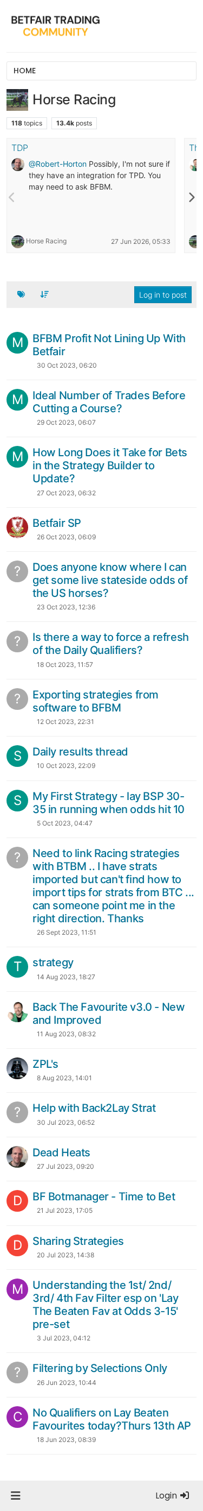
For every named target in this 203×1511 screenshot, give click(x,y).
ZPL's (45, 1064)
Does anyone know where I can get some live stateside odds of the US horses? (110, 580)
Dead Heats (61, 1152)
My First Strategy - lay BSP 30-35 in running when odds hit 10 (108, 803)
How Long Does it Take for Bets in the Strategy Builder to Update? (109, 465)
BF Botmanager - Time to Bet (103, 1196)
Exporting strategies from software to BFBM (95, 701)
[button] (15, 1496)
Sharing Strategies (78, 1241)
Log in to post (163, 294)
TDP (19, 147)
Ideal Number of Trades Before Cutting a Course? (108, 402)
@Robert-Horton (58, 163)
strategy (53, 962)
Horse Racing (46, 241)
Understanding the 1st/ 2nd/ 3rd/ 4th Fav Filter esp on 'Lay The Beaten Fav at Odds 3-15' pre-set (105, 1305)
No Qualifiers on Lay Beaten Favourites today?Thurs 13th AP (111, 1419)
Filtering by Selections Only (99, 1368)
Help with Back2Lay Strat (93, 1108)
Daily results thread (80, 751)
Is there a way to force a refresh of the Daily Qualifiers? (110, 644)
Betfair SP (56, 523)
